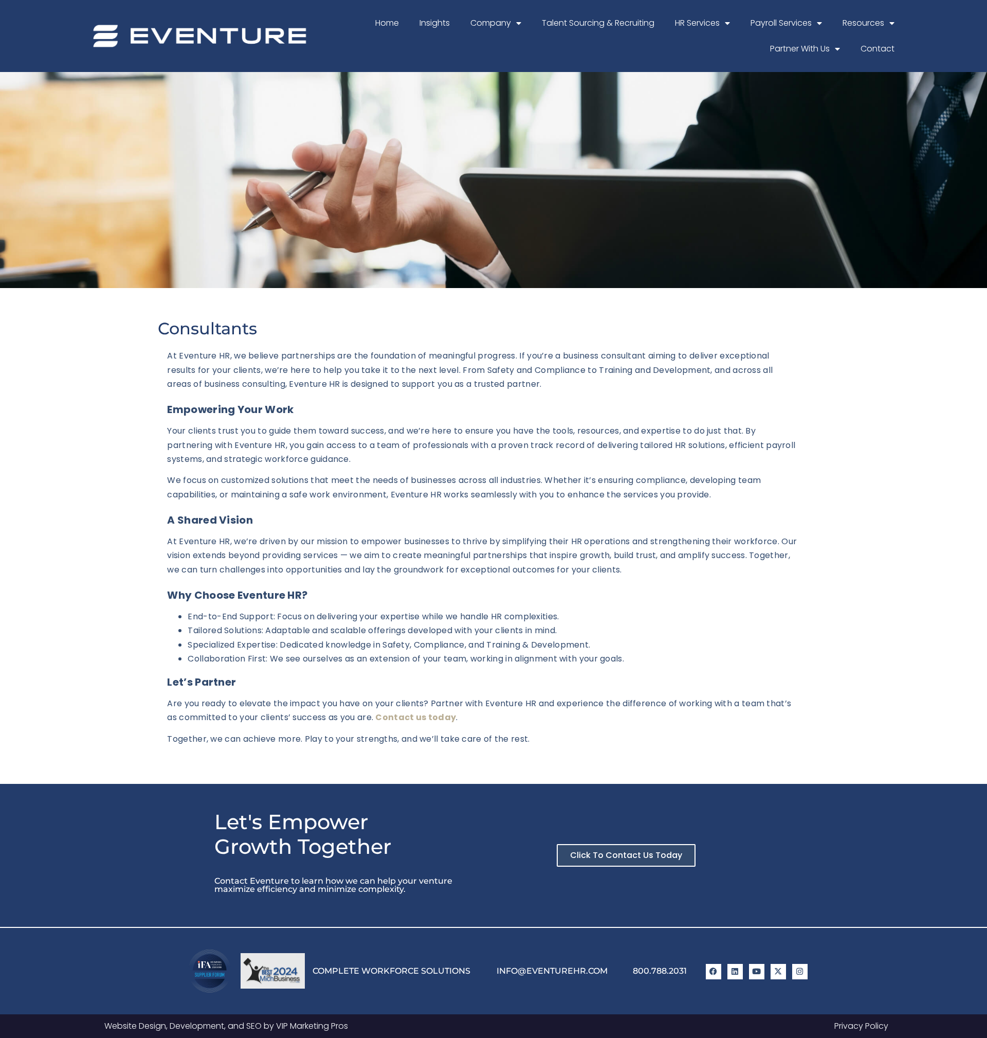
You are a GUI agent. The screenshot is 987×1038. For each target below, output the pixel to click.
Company (490, 23)
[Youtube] (756, 971)
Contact (877, 49)
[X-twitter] (778, 971)
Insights (434, 23)
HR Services (697, 23)
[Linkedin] (735, 971)
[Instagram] (800, 971)
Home (387, 23)
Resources (863, 23)
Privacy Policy (861, 1026)
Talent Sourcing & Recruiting (598, 23)
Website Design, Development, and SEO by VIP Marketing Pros (226, 1026)
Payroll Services (781, 23)
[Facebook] (713, 971)
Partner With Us (800, 49)
